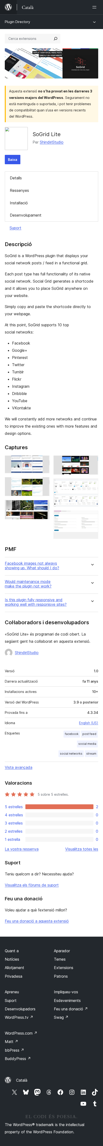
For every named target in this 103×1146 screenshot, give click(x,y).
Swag (61, 1017)
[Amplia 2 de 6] (43, 483)
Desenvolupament (25, 215)
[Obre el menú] (95, 7)
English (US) (88, 723)
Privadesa (13, 976)
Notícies (12, 959)
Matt (11, 1041)
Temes (60, 959)
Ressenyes (19, 190)
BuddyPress (18, 1058)
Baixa (12, 160)
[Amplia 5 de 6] (91, 485)
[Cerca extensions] (55, 38)
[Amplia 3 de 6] (43, 506)
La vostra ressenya (22, 849)
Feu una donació (71, 1009)
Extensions (63, 967)
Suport (15, 227)
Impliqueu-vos (66, 991)
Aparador (62, 950)
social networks (71, 753)
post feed (89, 734)
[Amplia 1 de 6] (43, 462)
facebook (72, 734)
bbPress (14, 1050)
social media (87, 744)
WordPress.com (21, 1033)
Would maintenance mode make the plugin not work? (28, 583)
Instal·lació (19, 202)
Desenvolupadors (20, 1009)
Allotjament (14, 967)
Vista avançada (18, 767)
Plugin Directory (17, 22)
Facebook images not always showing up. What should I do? (32, 565)
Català (21, 1080)
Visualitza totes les (81, 849)
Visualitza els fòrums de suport (32, 885)
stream (91, 753)
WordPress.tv (19, 1017)
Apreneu (12, 991)
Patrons (61, 976)
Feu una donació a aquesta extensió (37, 921)
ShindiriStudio (51, 142)
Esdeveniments (67, 1000)
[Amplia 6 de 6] (91, 517)
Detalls (16, 178)
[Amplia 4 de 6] (91, 462)
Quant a (12, 950)
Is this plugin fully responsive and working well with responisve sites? (36, 602)
